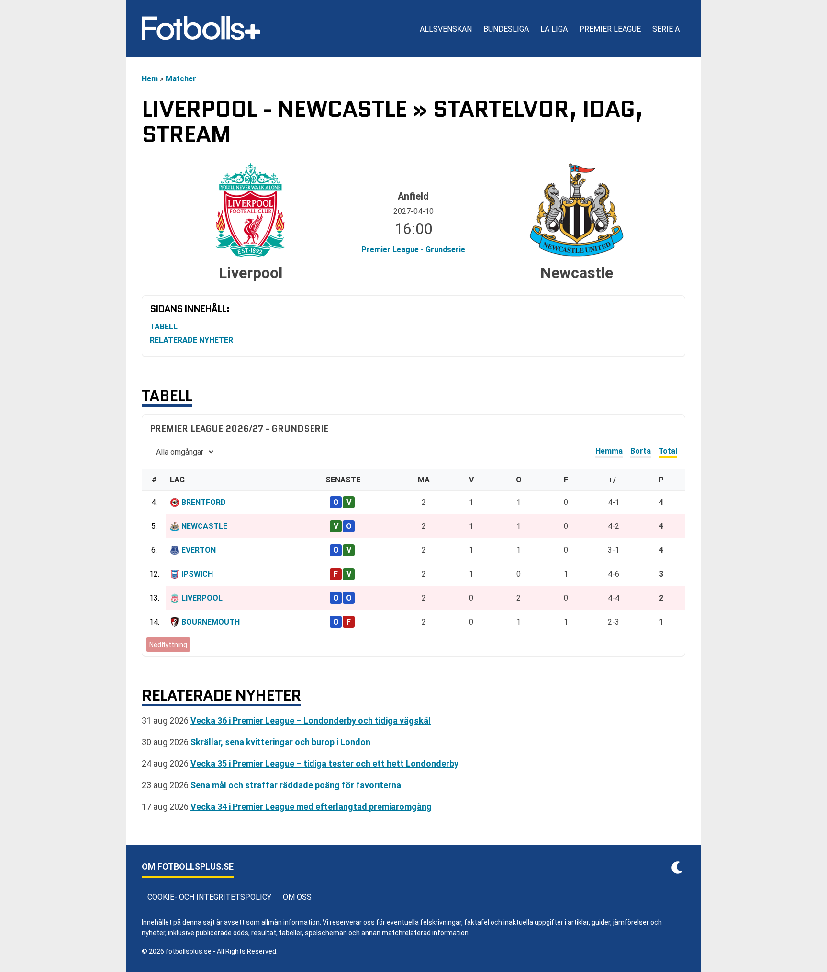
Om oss (297, 897)
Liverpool (202, 598)
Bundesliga (506, 29)
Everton (198, 550)
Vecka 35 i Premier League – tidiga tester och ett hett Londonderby (324, 764)
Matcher (181, 78)
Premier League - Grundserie (413, 249)
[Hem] (201, 29)
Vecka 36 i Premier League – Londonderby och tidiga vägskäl (310, 720)
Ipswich (197, 574)
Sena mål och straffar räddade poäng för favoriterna (295, 785)
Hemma (609, 451)
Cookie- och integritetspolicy (209, 897)
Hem (150, 78)
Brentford (203, 502)
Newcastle (204, 526)
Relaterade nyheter (191, 340)
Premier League (610, 29)
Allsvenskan (446, 29)
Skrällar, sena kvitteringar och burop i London (280, 742)
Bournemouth (210, 621)
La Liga (554, 29)
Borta (640, 451)
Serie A (666, 29)
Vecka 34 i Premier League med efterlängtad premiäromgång (311, 807)
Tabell (164, 326)
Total (668, 451)
